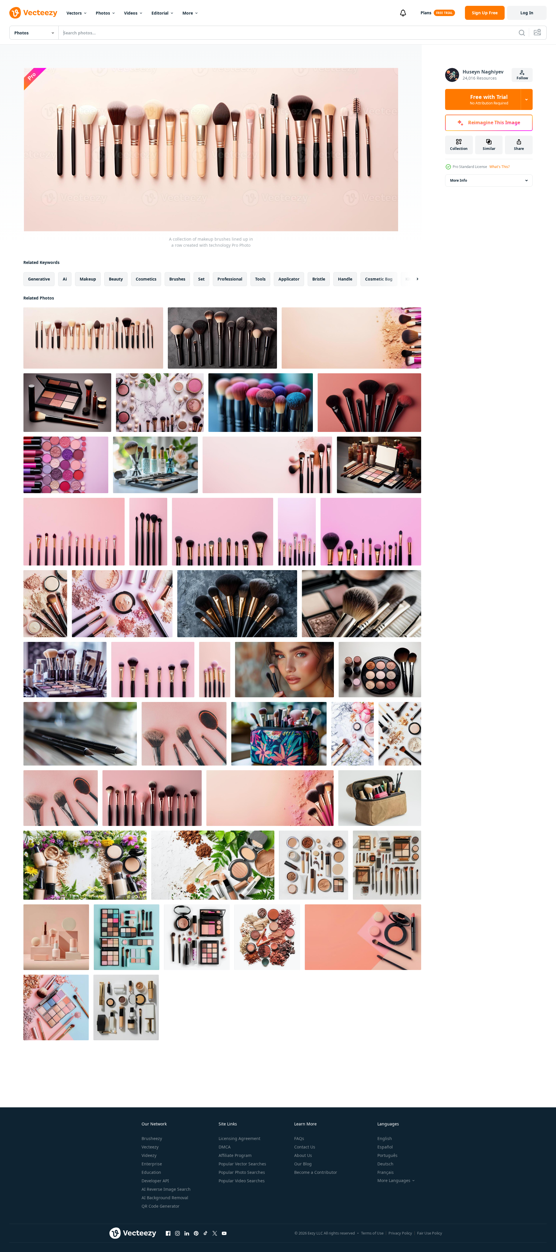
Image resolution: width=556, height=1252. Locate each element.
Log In (526, 12)
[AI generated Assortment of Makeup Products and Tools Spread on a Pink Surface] (122, 603)
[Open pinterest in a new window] (196, 1233)
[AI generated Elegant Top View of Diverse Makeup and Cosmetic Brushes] (85, 865)
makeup (88, 279)
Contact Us (304, 1147)
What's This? (499, 166)
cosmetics (146, 279)
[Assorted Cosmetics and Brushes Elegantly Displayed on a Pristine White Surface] (400, 734)
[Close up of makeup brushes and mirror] (65, 669)
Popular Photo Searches (242, 1172)
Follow (522, 78)
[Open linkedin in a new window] (186, 1233)
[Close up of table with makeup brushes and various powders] (160, 402)
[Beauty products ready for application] (379, 798)
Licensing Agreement (239, 1138)
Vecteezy (150, 1147)
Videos (130, 13)
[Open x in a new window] (214, 1233)
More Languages (393, 1180)
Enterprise (152, 1164)
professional (229, 279)
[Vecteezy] (33, 13)
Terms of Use (372, 1233)
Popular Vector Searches (242, 1164)
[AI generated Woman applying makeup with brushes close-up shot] (284, 669)
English (384, 1138)
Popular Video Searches (242, 1180)
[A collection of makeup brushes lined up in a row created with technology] (93, 338)
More (187, 13)
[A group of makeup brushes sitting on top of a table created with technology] (351, 338)
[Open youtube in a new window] (224, 1233)
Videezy (149, 1155)
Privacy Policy (400, 1233)
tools (260, 279)
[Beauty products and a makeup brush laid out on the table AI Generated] (67, 402)
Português (387, 1155)
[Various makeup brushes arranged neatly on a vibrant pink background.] (369, 402)
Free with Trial (489, 99)
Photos (103, 13)
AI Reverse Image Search (166, 1189)
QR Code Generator (160, 1206)
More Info (458, 180)
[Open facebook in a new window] (168, 1233)
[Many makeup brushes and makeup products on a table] (155, 465)
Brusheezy (152, 1138)
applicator (288, 279)
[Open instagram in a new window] (177, 1233)
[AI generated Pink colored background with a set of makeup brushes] (152, 669)
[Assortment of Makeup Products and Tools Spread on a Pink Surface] (45, 603)
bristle (318, 279)
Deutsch (385, 1164)
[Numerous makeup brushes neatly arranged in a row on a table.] (222, 338)
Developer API (155, 1180)
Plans (426, 12)
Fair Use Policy (429, 1233)
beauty (116, 279)
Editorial (159, 13)
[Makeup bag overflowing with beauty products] (279, 734)
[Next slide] (412, 279)
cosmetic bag (379, 279)
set (201, 279)
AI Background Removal (165, 1197)
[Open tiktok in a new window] (205, 1233)
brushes (177, 279)
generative (39, 279)
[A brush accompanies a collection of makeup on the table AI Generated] (379, 465)
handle (345, 279)
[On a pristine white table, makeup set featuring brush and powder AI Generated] (380, 669)
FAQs (299, 1138)
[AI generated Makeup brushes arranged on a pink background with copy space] (74, 531)
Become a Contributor (315, 1172)
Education (151, 1172)
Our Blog (303, 1164)
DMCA (225, 1147)
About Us (303, 1155)
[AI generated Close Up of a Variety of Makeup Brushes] (260, 402)
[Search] (521, 32)
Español (385, 1147)
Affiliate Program (235, 1155)
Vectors (74, 13)
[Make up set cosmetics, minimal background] (313, 865)
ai (65, 279)
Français (385, 1172)
